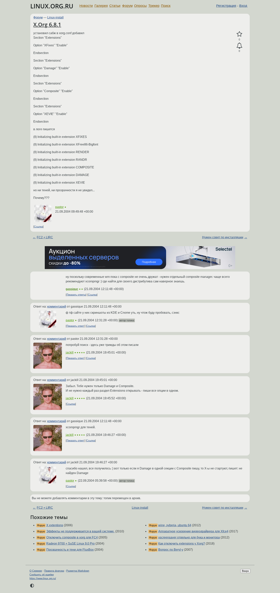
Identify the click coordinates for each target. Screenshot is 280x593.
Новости (86, 6)
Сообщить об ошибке (42, 574)
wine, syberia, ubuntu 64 (174, 525)
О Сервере (36, 570)
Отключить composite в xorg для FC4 (72, 537)
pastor (59, 207)
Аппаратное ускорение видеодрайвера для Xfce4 (193, 531)
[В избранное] (239, 34)
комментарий (56, 306)
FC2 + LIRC (45, 237)
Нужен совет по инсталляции (222, 237)
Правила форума (54, 570)
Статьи (114, 6)
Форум (127, 6)
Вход (243, 6)
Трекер (153, 6)
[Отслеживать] (239, 45)
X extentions (54, 525)
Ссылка (38, 226)
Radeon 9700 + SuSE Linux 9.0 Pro (70, 543)
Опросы (140, 6)
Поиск (165, 6)
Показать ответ (75, 326)
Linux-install (55, 17)
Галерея (101, 6)
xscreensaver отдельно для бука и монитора (189, 537)
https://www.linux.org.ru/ (43, 578)
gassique (72, 289)
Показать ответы (76, 294)
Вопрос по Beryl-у (170, 549)
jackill (70, 352)
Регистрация (226, 6)
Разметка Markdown (77, 570)
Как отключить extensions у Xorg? (181, 543)
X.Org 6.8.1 (47, 24)
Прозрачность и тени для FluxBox (70, 549)
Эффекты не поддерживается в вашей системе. (80, 531)
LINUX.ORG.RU (51, 6)
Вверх (245, 571)
